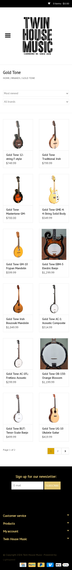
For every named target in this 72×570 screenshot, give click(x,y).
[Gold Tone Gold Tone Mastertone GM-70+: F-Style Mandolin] (18, 189)
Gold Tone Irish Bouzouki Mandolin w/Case (17, 321)
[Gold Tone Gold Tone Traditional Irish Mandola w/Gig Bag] (54, 134)
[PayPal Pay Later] (40, 564)
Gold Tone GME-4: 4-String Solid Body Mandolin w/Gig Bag (54, 212)
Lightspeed (9, 559)
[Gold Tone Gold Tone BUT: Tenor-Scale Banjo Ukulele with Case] (18, 408)
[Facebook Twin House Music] (32, 497)
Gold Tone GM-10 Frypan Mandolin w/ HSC (17, 266)
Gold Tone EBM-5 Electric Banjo (52, 266)
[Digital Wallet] (61, 564)
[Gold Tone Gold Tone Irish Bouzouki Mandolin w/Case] (18, 299)
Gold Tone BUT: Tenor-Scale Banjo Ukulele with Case (17, 431)
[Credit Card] (22, 564)
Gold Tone (28, 78)
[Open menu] (8, 35)
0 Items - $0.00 (60, 3)
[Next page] (65, 451)
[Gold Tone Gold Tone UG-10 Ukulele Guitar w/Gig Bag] (54, 408)
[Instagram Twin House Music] (39, 497)
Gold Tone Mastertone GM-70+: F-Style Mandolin (16, 212)
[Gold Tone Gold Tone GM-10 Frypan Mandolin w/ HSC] (18, 244)
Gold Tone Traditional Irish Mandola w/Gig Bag (54, 157)
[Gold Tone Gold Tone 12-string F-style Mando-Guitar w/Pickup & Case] (18, 134)
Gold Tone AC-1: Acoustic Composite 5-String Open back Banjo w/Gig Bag (53, 321)
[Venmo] (49, 564)
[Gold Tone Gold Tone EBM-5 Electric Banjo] (54, 244)
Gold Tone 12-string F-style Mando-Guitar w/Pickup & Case (16, 157)
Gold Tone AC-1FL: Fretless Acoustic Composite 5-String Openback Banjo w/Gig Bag (17, 376)
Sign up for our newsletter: (36, 476)
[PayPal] (31, 564)
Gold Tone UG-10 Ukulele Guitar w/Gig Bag (52, 431)
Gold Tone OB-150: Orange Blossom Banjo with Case (53, 376)
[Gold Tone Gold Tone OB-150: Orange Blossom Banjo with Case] (54, 353)
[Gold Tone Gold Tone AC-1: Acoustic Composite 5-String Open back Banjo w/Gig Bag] (54, 299)
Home (6, 78)
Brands (15, 78)
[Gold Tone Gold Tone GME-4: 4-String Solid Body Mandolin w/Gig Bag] (54, 189)
